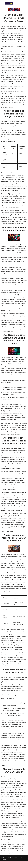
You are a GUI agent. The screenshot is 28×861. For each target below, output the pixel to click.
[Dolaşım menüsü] (25, 3)
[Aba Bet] (9, 3)
